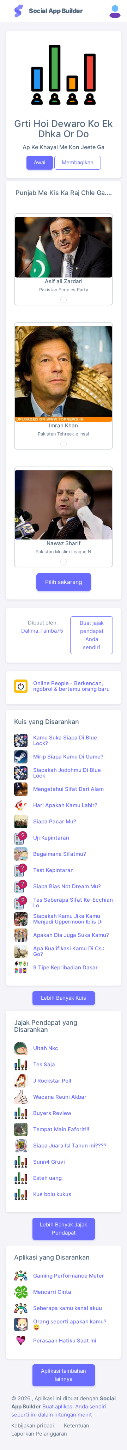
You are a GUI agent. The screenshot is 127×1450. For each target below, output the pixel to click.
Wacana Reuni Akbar (59, 1096)
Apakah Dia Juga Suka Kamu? (71, 935)
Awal (40, 162)
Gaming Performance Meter (68, 1275)
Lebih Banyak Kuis (63, 997)
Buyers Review (52, 1113)
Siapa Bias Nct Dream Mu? (67, 886)
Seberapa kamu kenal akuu (67, 1308)
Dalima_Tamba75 (42, 630)
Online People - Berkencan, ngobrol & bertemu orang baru (71, 686)
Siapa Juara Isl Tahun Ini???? (70, 1145)
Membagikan (77, 162)
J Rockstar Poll (52, 1080)
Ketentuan (76, 1425)
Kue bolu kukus (52, 1194)
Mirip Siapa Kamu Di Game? (68, 756)
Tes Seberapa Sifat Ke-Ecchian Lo (73, 902)
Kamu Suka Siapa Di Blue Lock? (65, 740)
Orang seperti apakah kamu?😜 (70, 1324)
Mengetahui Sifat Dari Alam (68, 789)
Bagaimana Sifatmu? (59, 854)
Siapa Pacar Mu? (54, 821)
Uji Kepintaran (51, 837)
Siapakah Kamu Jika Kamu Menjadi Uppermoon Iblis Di (68, 919)
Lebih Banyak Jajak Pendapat (63, 1228)
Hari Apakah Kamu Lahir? (65, 805)
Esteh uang (47, 1178)
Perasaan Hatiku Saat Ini (64, 1340)
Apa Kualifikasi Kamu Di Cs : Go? (68, 951)
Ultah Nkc (45, 1048)
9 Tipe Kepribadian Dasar (65, 967)
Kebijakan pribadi (32, 1425)
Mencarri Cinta (52, 1291)
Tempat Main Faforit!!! (61, 1129)
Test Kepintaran (53, 870)
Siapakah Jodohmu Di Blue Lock (67, 773)
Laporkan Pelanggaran (39, 1433)
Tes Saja (44, 1064)
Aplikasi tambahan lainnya (63, 1374)
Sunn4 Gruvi (49, 1161)
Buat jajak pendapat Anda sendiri (92, 635)
